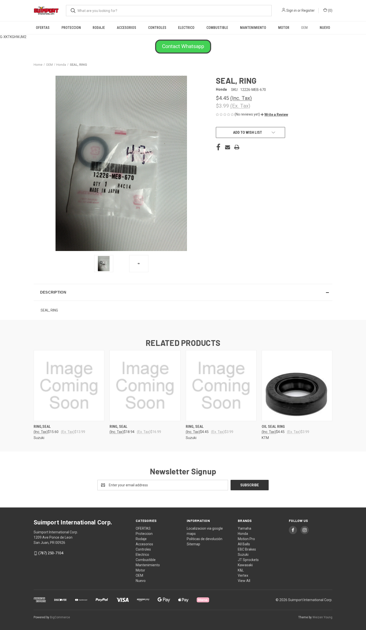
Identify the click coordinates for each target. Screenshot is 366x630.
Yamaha (244, 528)
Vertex (243, 575)
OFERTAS (43, 28)
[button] (183, 47)
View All (244, 581)
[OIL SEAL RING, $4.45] (297, 385)
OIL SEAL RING (273, 426)
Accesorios (126, 28)
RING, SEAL (118, 426)
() (329, 10)
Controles (157, 28)
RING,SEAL (42, 426)
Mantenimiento (253, 28)
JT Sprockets (248, 560)
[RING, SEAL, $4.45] (221, 385)
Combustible (217, 28)
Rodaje (99, 28)
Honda (243, 534)
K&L (241, 570)
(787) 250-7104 (50, 553)
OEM (304, 28)
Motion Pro (246, 539)
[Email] (227, 147)
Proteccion (71, 28)
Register (308, 10)
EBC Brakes (247, 549)
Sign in (291, 10)
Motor (283, 28)
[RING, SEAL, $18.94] (145, 385)
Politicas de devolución (204, 539)
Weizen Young (322, 617)
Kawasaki (245, 565)
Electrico (186, 28)
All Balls (244, 544)
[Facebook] (218, 147)
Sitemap (193, 544)
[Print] (236, 147)
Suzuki (243, 555)
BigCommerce (60, 617)
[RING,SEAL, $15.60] (69, 385)
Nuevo (325, 28)
